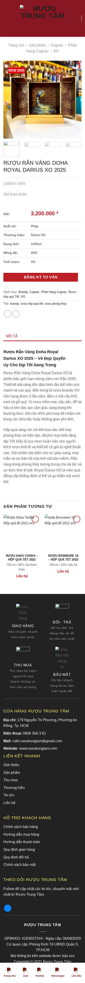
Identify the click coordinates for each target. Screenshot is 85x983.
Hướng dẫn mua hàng (21, 834)
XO (56, 51)
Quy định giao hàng (19, 849)
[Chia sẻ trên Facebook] (7, 314)
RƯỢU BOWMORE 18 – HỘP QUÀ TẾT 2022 (63, 557)
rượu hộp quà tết (32, 303)
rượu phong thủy (56, 303)
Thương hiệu (14, 788)
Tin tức (9, 795)
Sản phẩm (37, 45)
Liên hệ (9, 803)
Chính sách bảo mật (19, 865)
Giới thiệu (11, 765)
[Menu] (6, 18)
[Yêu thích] (76, 18)
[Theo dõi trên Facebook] (7, 908)
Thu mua (10, 780)
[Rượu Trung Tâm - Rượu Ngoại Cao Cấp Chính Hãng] (42, 18)
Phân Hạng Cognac (54, 292)
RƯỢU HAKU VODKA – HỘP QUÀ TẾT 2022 (22, 557)
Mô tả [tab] (12, 336)
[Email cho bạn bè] (15, 314)
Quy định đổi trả (16, 857)
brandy (14, 303)
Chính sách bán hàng (20, 827)
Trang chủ (16, 45)
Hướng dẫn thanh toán (21, 842)
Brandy (23, 292)
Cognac (57, 45)
